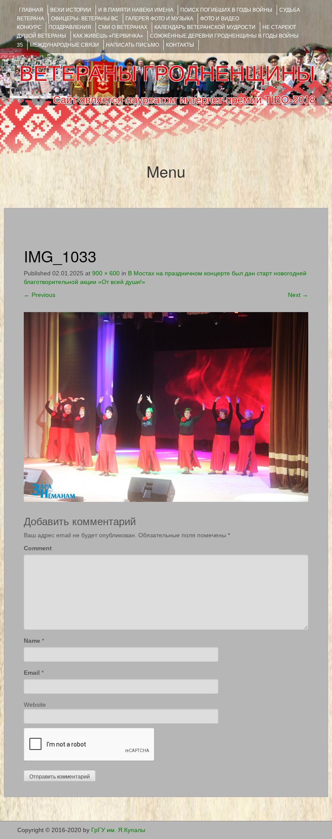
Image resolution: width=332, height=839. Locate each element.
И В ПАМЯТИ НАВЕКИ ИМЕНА (135, 10)
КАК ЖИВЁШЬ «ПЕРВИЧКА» (108, 36)
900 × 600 (106, 273)
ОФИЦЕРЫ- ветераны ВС (84, 19)
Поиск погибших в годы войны (226, 10)
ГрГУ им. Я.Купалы (118, 829)
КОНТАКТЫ (180, 45)
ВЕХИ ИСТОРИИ (70, 10)
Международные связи (64, 45)
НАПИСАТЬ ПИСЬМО (132, 45)
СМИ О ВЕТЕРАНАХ (122, 27)
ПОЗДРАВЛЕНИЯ (69, 27)
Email (32, 672)
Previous (39, 294)
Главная (31, 10)
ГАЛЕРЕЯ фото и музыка (159, 19)
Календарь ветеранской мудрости (204, 27)
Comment (38, 548)
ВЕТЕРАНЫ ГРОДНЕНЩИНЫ (167, 73)
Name (32, 640)
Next (298, 294)
